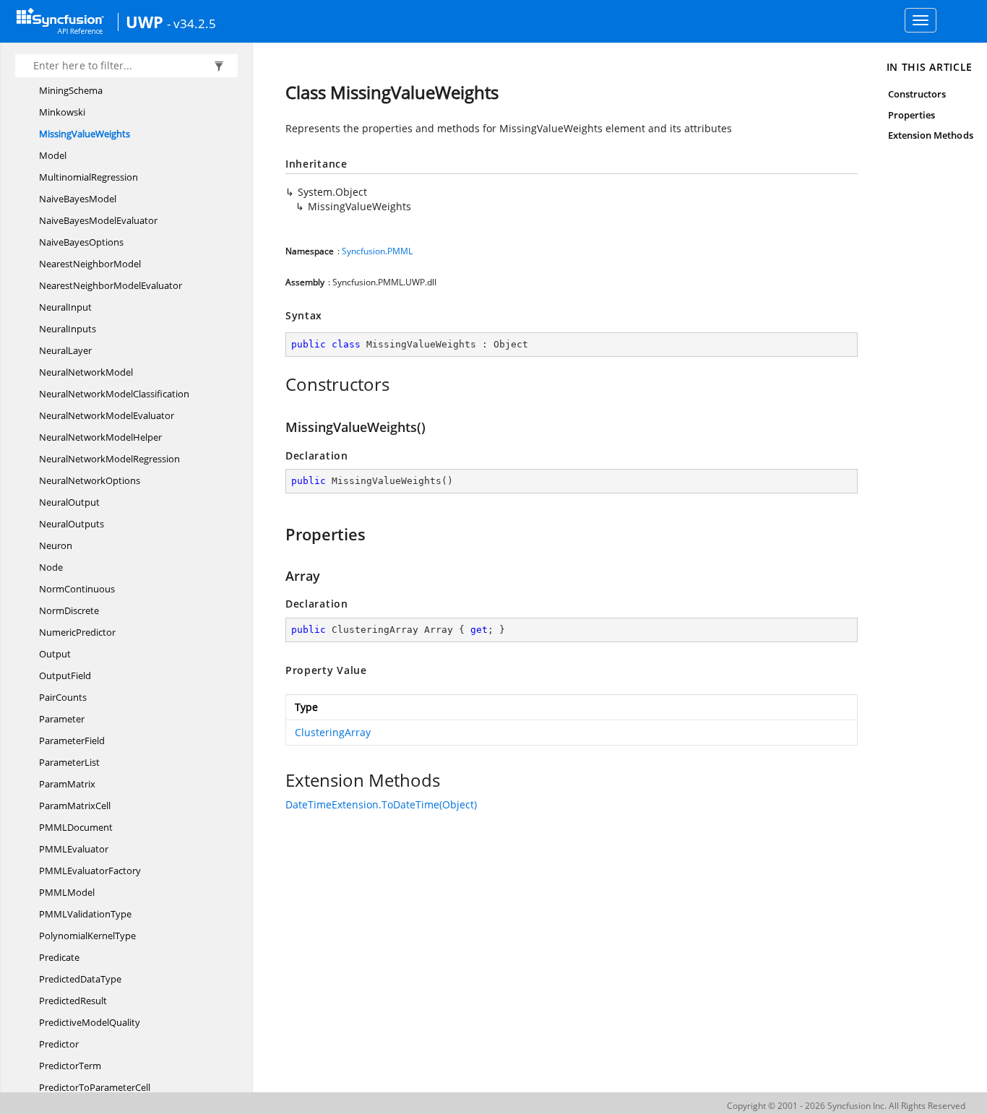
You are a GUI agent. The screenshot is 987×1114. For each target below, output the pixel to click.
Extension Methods (930, 135)
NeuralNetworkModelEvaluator (106, 415)
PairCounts (63, 697)
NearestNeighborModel (90, 263)
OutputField (65, 675)
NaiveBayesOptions (81, 242)
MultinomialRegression (88, 176)
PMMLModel (67, 892)
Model (52, 155)
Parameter (62, 718)
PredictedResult (73, 1000)
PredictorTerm (70, 1065)
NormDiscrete (69, 610)
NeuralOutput (69, 502)
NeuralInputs (67, 328)
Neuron (55, 545)
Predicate (59, 957)
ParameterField (72, 740)
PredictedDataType (80, 978)
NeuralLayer (65, 350)
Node (51, 567)
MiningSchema (71, 90)
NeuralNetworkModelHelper (100, 437)
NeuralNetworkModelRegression (109, 458)
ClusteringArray (333, 732)
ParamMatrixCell (75, 805)
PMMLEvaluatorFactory (90, 870)
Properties (912, 114)
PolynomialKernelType (87, 935)
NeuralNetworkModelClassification (114, 393)
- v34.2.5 (191, 23)
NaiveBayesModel (77, 198)
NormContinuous (77, 588)
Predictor (59, 1043)
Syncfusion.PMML (377, 251)
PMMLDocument (76, 827)
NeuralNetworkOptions (89, 480)
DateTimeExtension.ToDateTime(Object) (381, 804)
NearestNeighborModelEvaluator (110, 285)
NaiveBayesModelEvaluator (98, 220)
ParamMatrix (67, 783)
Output (55, 653)
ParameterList (69, 762)
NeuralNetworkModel (86, 372)
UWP (144, 22)
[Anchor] (278, 384)
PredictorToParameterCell (94, 1087)
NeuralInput (65, 307)
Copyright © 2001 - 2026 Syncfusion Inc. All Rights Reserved (846, 1106)
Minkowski (62, 111)
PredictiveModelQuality (89, 1022)
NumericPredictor (77, 632)
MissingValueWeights (84, 133)
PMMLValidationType (85, 913)
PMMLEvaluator (73, 848)
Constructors (917, 93)
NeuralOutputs (71, 523)
